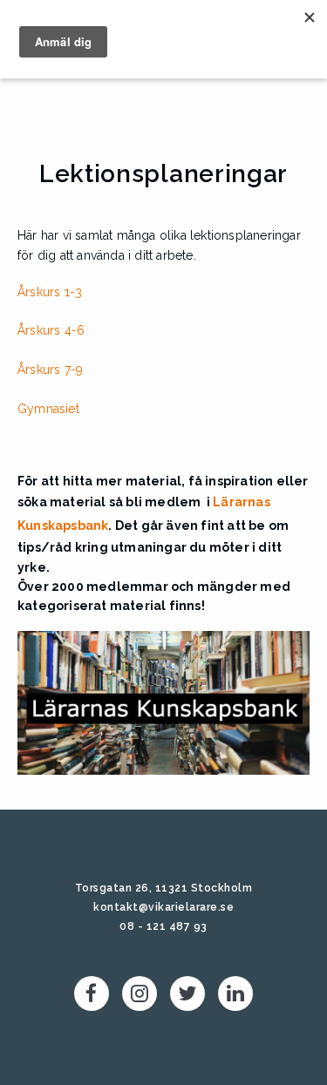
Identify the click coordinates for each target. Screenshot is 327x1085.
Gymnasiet (48, 409)
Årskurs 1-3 (49, 292)
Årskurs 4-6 (51, 330)
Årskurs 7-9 (50, 369)
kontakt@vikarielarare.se (163, 907)
